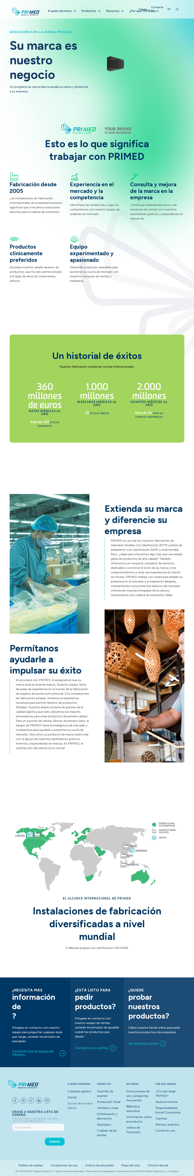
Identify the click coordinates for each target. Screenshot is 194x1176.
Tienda (142, 9)
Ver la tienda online (143, 1043)
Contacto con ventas (91, 1048)
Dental (72, 1097)
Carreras (161, 1118)
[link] (39, 1053)
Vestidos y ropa (107, 1108)
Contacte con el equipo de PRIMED (32, 1053)
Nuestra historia (167, 1102)
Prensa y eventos (167, 1124)
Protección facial (108, 1102)
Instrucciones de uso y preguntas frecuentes (137, 1095)
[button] (62, 10)
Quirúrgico (104, 1124)
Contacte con (157, 9)
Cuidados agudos (79, 1091)
